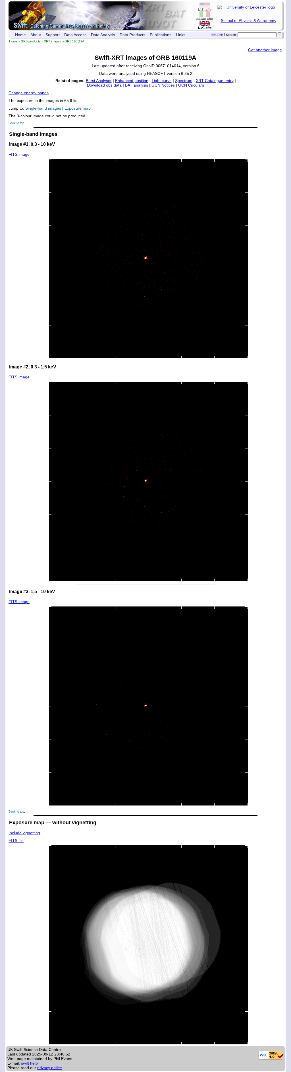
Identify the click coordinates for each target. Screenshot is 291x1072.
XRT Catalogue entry (215, 80)
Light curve (162, 80)
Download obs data (104, 85)
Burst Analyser (99, 80)
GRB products (31, 41)
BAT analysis (136, 85)
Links (180, 34)
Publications (160, 34)
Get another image (265, 50)
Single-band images (43, 108)
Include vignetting (24, 833)
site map (217, 34)
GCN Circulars (191, 85)
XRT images (52, 41)
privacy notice (49, 1067)
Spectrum (183, 80)
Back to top (16, 123)
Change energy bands (29, 93)
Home (20, 34)
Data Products (132, 34)
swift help (29, 1063)
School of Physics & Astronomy (248, 20)
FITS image (19, 154)
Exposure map (78, 108)
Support (52, 34)
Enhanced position (131, 80)
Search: (231, 34)
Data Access (75, 34)
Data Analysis (103, 34)
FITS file (16, 840)
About (35, 34)
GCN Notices (163, 85)
